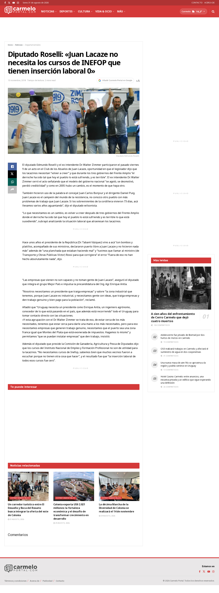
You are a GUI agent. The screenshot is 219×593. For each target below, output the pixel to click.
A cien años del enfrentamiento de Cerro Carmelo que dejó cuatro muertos (173, 317)
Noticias (47, 11)
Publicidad (47, 581)
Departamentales (33, 45)
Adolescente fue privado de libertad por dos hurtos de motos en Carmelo (182, 336)
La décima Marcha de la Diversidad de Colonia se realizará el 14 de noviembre (116, 508)
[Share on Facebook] (12, 166)
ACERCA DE (209, 2)
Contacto (60, 581)
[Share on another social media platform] (12, 189)
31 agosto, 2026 (16, 519)
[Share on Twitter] (12, 174)
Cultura (84, 11)
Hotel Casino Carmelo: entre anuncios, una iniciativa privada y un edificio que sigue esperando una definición (186, 379)
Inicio (10, 45)
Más (120, 11)
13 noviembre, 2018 (17, 80)
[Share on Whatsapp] (12, 182)
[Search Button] (213, 11)
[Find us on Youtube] (14, 3)
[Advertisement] (74, 424)
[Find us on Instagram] (18, 3)
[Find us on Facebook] (5, 3)
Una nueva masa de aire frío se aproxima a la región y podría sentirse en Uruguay (183, 364)
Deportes (66, 11)
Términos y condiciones (15, 581)
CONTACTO (197, 2)
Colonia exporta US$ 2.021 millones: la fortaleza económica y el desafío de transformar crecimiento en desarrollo (71, 512)
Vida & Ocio (103, 11)
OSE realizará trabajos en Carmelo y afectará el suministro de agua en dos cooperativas (184, 350)
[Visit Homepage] (20, 11)
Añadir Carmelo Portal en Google (117, 80)
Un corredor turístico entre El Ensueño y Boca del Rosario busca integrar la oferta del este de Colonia (28, 510)
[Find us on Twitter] (9, 3)
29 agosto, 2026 (62, 523)
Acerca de (34, 581)
